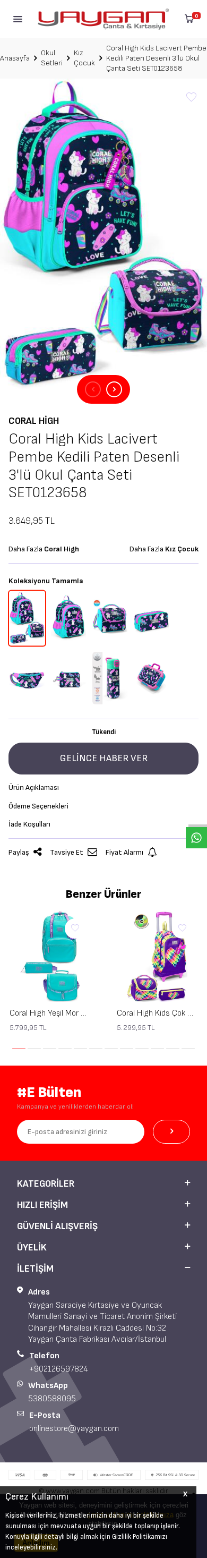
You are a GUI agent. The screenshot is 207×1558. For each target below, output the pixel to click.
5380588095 (52, 1399)
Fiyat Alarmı (124, 852)
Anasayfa (15, 58)
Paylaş (18, 852)
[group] (103, 234)
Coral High (33, 421)
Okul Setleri (52, 57)
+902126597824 (58, 1369)
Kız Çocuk (84, 57)
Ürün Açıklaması (33, 787)
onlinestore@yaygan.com (74, 1429)
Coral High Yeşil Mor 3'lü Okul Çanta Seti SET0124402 (50, 1013)
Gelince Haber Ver (104, 758)
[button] (93, 389)
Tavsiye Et (66, 852)
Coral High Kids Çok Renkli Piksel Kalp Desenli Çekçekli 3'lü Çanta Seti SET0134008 (157, 1013)
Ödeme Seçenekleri (38, 806)
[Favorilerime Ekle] (75, 928)
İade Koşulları (29, 824)
